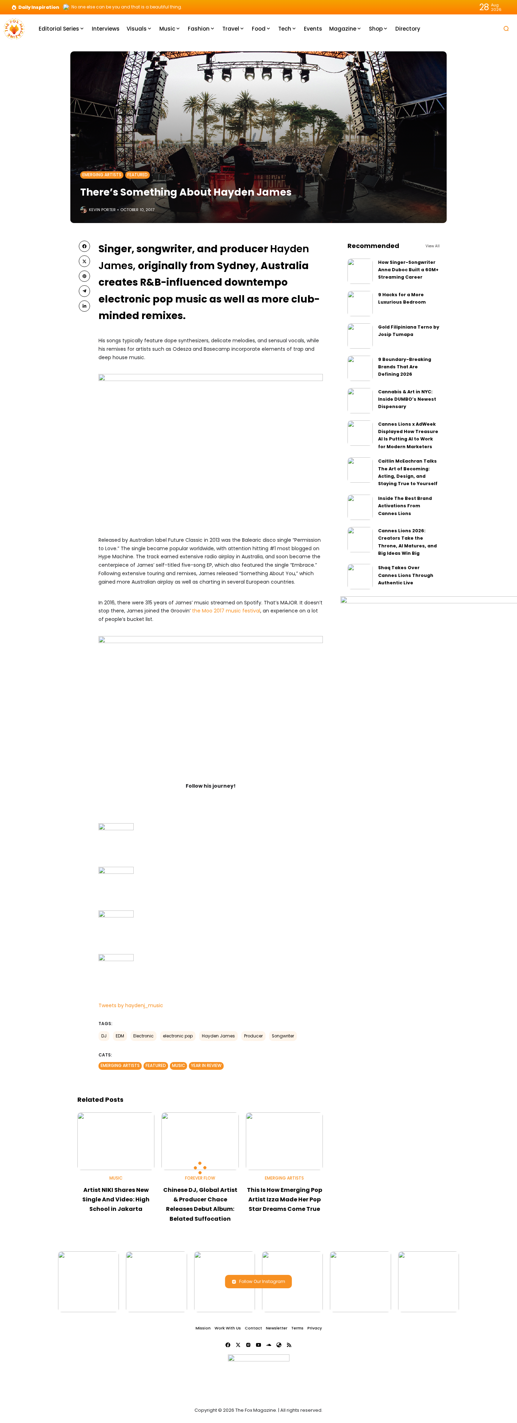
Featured (137, 175)
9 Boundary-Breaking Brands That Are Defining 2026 (404, 366)
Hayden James (218, 1036)
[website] (278, 1344)
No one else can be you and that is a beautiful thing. (126, 7)
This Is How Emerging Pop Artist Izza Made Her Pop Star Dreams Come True (284, 1199)
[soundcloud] (268, 1344)
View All (433, 246)
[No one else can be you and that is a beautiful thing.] (66, 7)
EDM (120, 1036)
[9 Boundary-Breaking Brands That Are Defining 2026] (360, 368)
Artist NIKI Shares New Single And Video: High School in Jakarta (115, 1199)
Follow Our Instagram (262, 1281)
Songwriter (283, 1036)
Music (178, 1065)
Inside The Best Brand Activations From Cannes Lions (405, 505)
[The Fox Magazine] (14, 28)
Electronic (143, 1036)
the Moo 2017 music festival (226, 610)
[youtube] (258, 1344)
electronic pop (178, 1036)
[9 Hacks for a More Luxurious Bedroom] (360, 303)
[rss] (289, 1344)
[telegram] (84, 291)
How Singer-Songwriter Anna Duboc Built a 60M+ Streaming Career (408, 269)
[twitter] (84, 261)
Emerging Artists (101, 175)
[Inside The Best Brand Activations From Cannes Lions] (360, 507)
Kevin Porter (102, 209)
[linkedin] (84, 306)
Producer (253, 1036)
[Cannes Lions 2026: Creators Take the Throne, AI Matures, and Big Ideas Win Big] (360, 539)
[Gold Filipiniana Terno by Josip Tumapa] (360, 336)
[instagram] (248, 1344)
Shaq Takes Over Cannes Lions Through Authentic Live (405, 575)
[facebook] (84, 246)
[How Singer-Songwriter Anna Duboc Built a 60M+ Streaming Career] (360, 271)
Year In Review (206, 1065)
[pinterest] (84, 276)
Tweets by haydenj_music (130, 1005)
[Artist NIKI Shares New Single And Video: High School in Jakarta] (115, 1141)
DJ (104, 1036)
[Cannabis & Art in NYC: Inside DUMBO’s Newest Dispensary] (360, 400)
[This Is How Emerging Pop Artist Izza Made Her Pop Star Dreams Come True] (284, 1141)
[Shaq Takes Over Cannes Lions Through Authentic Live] (360, 576)
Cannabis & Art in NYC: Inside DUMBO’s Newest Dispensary (407, 399)
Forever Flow (200, 1178)
